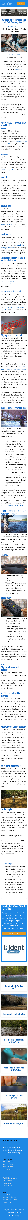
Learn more (18, 69)
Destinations (7, 1186)
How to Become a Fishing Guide (14, 1124)
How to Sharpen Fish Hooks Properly (14, 1097)
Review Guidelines (9, 1197)
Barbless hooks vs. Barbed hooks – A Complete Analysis (14, 1069)
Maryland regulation (8, 170)
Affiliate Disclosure (10, 1199)
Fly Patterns (7, 1183)
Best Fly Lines (8, 1166)
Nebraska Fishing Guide (9, 201)
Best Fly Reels (8, 1164)
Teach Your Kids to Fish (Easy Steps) (14, 987)
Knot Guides (7, 1180)
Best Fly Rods (8, 1161)
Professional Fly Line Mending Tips (14, 1014)
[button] (21, 3)
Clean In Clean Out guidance (13, 505)
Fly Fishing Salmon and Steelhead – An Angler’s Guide (14, 1041)
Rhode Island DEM (7, 224)
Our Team (6, 1194)
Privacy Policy (14, 1215)
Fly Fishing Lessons (10, 1178)
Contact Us (7, 1202)
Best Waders (7, 1169)
